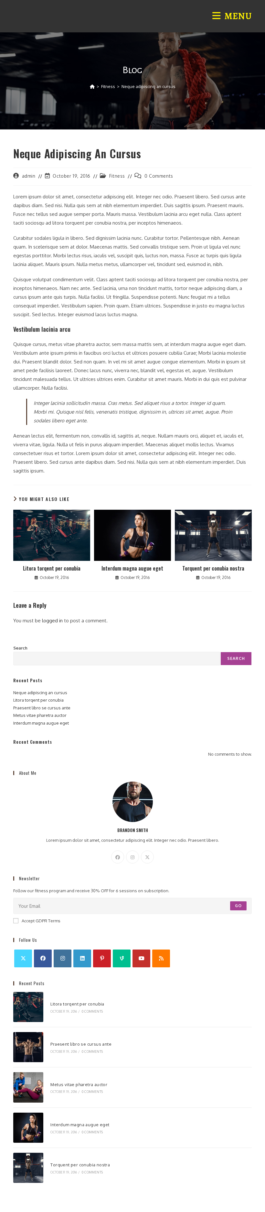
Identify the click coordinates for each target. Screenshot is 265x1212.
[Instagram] (132, 857)
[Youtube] (141, 958)
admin (29, 176)
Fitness (117, 176)
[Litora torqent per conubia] (28, 1007)
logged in (52, 620)
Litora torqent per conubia (51, 568)
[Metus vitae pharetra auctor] (28, 1087)
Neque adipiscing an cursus (148, 86)
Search (20, 647)
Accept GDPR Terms (41, 920)
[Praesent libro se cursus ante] (28, 1047)
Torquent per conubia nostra (213, 568)
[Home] (92, 86)
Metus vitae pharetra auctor (40, 715)
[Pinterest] (102, 958)
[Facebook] (117, 857)
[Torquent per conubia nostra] (28, 1168)
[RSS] (161, 958)
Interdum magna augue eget (132, 568)
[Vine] (122, 958)
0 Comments (158, 176)
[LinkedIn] (82, 958)
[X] (147, 857)
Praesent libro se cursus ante (41, 707)
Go (238, 905)
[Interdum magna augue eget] (28, 1128)
